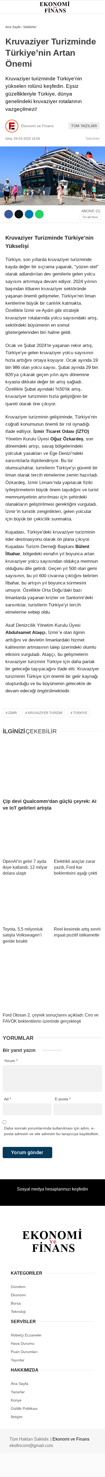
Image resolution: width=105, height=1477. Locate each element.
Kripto (14, 87)
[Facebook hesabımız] (17, 1468)
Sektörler (19, 98)
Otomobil (17, 120)
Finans (14, 66)
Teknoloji (18, 109)
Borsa (14, 77)
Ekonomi (16, 55)
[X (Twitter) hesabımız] (33, 1468)
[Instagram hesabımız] (50, 1468)
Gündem (15, 44)
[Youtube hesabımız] (66, 1468)
